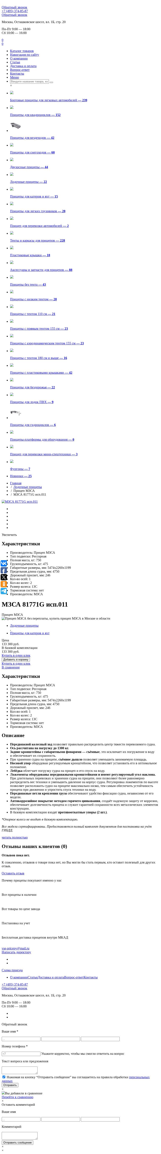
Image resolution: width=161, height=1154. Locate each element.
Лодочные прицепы (27, 487)
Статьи (15, 62)
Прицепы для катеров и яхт (29, 633)
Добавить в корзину (15, 659)
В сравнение (11, 667)
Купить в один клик (16, 655)
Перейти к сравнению (17, 1097)
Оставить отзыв (13, 873)
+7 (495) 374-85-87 (15, 11)
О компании (19, 58)
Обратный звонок (14, 7)
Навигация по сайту (24, 54)
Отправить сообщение (17, 1142)
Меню (14, 77)
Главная (15, 483)
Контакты (17, 73)
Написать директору (16, 952)
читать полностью (15, 837)
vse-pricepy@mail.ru (15, 948)
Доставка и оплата (23, 66)
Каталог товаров (22, 51)
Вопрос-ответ (20, 70)
